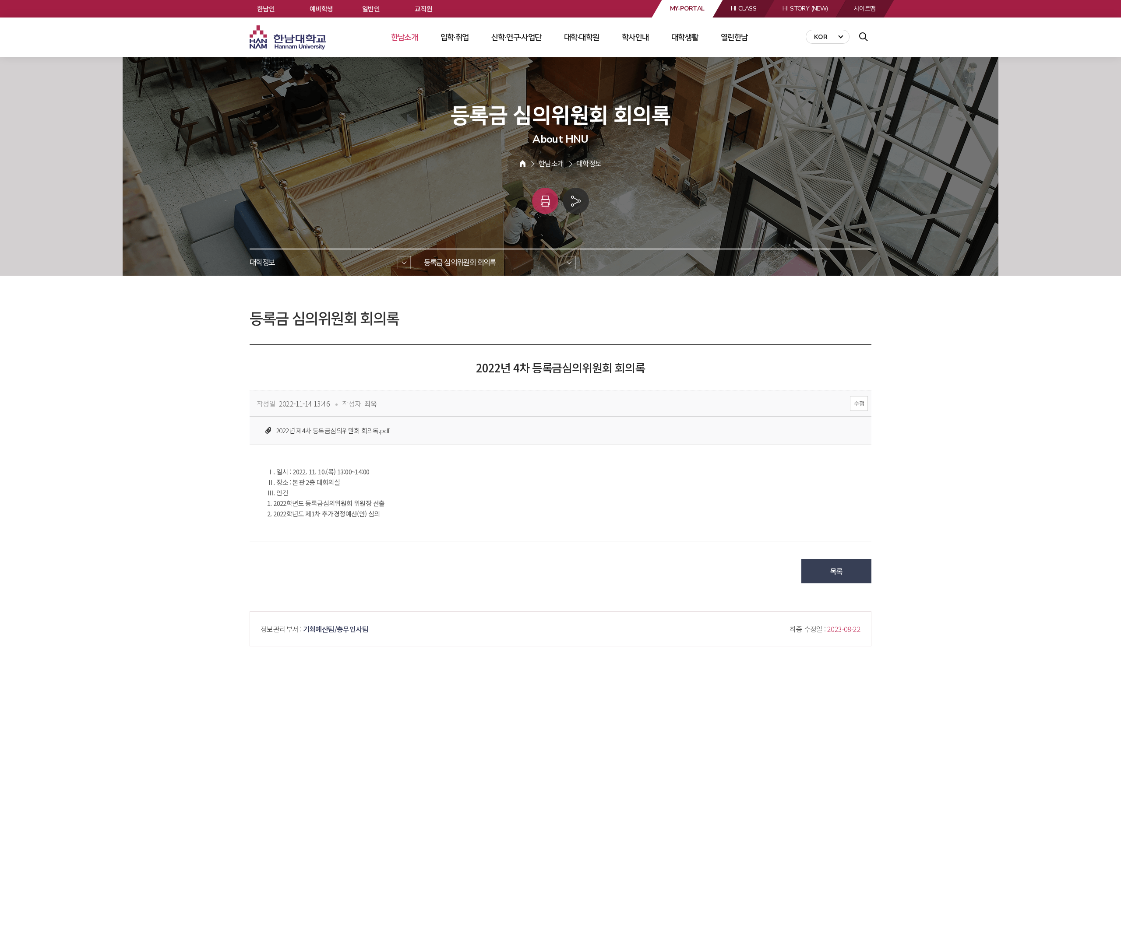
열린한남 (734, 37)
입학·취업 (455, 37)
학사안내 (635, 37)
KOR (821, 37)
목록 (836, 571)
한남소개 (404, 37)
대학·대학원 (581, 37)
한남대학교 (289, 37)
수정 (859, 403)
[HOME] (522, 163)
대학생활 (684, 37)
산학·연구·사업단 (516, 37)
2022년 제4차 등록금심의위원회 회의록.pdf (332, 430)
